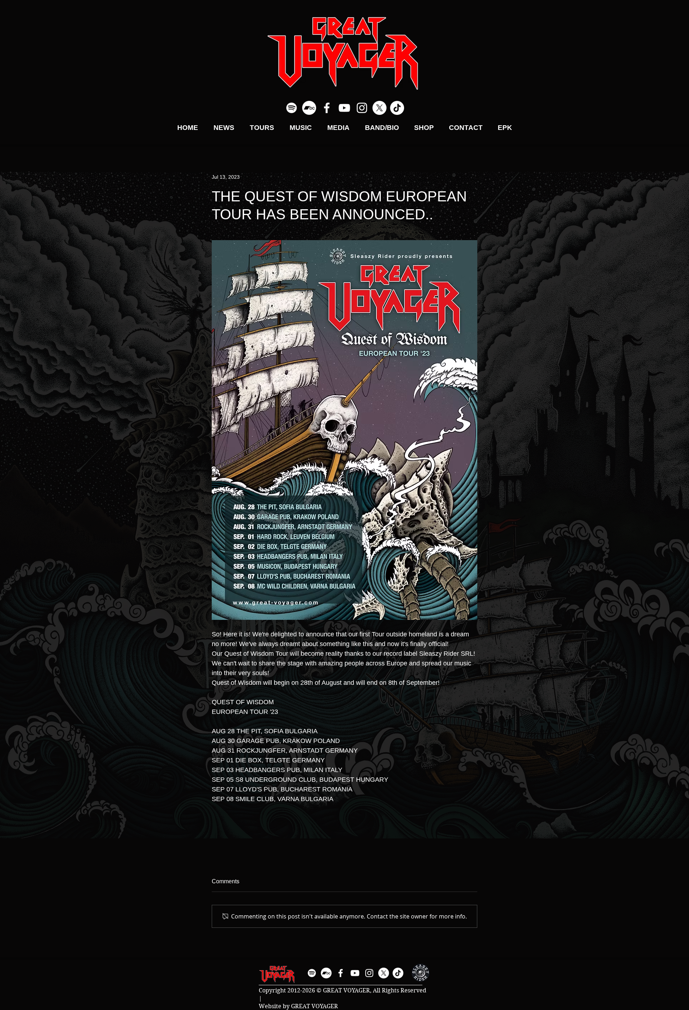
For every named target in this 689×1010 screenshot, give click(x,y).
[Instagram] (362, 108)
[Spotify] (292, 108)
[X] (379, 108)
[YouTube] (344, 108)
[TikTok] (397, 108)
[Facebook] (327, 108)
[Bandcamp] (309, 108)
